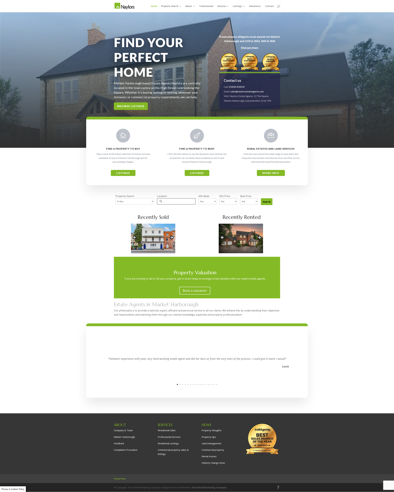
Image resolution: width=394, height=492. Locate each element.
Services (221, 6)
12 (206, 384)
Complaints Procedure (125, 449)
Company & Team (123, 430)
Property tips (209, 436)
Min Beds (204, 196)
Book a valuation (195, 290)
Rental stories (209, 456)
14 (211, 384)
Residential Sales (167, 430)
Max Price (245, 196)
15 (214, 384)
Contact (269, 6)
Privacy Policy (120, 478)
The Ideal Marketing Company (209, 487)
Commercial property (213, 449)
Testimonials (206, 6)
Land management (211, 443)
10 (200, 384)
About (188, 6)
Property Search (169, 6)
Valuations (255, 6)
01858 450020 (237, 86)
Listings (123, 172)
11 (203, 384)
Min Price (224, 196)
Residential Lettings (168, 443)
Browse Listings (130, 106)
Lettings (237, 6)
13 (208, 384)
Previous (135, 237)
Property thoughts (211, 430)
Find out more (249, 47)
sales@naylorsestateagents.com (247, 91)
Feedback (119, 443)
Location (162, 196)
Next (171, 237)
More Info (270, 172)
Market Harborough (124, 436)
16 (216, 384)
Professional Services (169, 436)
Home (154, 6)
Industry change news (213, 462)
